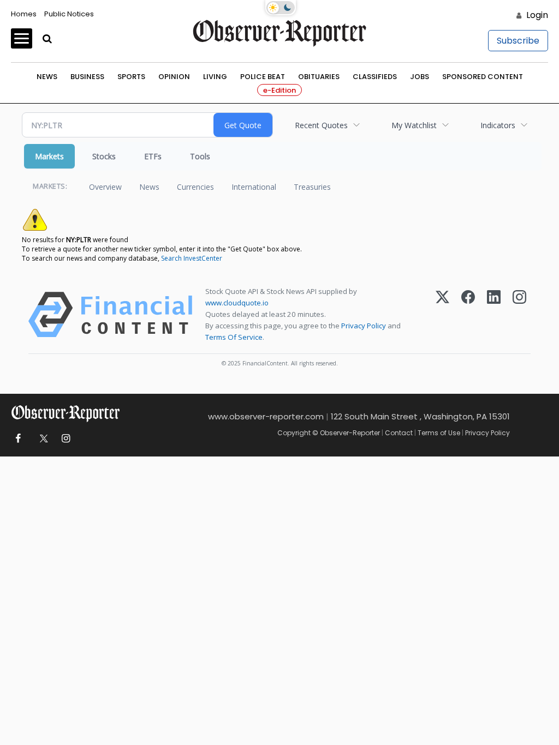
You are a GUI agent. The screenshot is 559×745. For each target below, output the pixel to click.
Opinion (174, 76)
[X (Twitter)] (442, 315)
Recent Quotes (321, 125)
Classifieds (375, 76)
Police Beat (262, 76)
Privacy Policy (363, 326)
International (253, 187)
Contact (399, 432)
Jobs (419, 76)
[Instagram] (519, 315)
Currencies (195, 187)
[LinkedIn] (494, 315)
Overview (105, 187)
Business (87, 76)
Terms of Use (439, 432)
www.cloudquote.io (237, 303)
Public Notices (69, 14)
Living (215, 76)
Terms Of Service (234, 337)
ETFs (153, 156)
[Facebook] (468, 315)
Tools (200, 156)
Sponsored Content (482, 76)
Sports (131, 76)
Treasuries (312, 187)
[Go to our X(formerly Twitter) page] (42, 438)
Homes (24, 14)
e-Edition (279, 90)
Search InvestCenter (191, 258)
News (47, 76)
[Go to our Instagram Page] (66, 438)
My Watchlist (414, 125)
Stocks (104, 156)
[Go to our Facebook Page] (18, 438)
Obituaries (319, 76)
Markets (49, 156)
